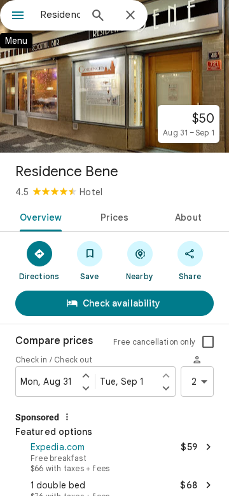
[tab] (37, 216)
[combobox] (60, 14)
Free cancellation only (154, 342)
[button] (114, 456)
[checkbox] (208, 342)
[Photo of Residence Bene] (114, 76)
